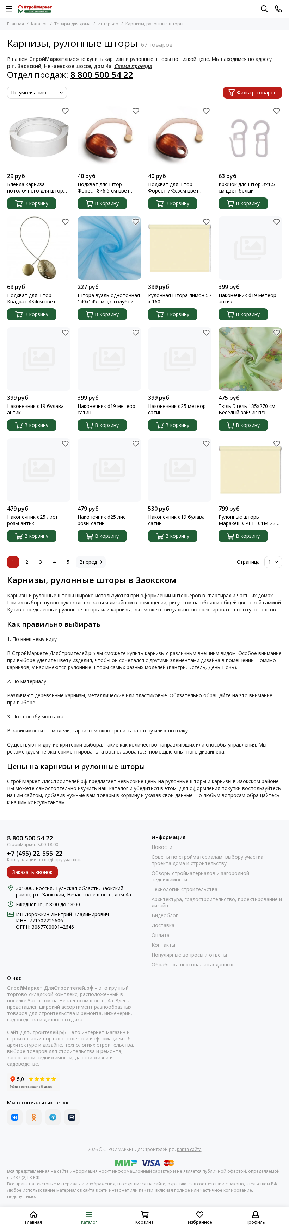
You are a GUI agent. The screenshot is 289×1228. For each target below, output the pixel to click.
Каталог (39, 24)
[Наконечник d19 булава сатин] (179, 470)
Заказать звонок (32, 872)
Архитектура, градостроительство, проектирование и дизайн (217, 902)
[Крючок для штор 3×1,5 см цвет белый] (250, 137)
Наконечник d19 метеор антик (247, 298)
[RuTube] (72, 1117)
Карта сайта (189, 1149)
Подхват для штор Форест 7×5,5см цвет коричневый (173, 187)
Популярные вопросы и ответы (189, 955)
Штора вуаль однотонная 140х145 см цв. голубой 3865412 (109, 298)
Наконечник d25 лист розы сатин (103, 520)
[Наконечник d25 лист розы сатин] (109, 470)
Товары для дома (72, 24)
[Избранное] (65, 111)
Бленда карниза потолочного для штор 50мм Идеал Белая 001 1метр (35, 187)
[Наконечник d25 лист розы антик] (38, 470)
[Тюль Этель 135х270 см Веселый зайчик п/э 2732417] (250, 359)
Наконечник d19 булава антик (35, 409)
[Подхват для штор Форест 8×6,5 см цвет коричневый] (109, 137)
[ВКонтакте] (15, 1117)
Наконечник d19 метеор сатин (106, 409)
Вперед (88, 562)
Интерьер (108, 24)
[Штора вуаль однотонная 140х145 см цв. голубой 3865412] (109, 248)
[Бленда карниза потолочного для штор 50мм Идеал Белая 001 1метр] (38, 137)
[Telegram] (53, 1117)
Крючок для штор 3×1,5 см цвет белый (247, 187)
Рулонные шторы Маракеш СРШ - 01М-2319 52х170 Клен (250, 520)
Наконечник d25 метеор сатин (177, 409)
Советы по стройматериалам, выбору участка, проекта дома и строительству (208, 860)
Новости (162, 847)
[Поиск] (264, 9)
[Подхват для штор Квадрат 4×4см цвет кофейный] (38, 248)
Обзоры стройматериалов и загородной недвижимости (200, 876)
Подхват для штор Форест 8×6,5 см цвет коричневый (104, 187)
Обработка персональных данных (192, 965)
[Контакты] (278, 9)
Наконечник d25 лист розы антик (32, 520)
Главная (15, 24)
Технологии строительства (184, 889)
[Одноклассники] (34, 1117)
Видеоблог (165, 915)
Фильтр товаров (257, 92)
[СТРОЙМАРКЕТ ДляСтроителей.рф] (35, 9)
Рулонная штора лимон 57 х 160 (179, 298)
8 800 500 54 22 (30, 838)
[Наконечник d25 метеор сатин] (179, 359)
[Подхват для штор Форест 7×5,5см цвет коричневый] (179, 137)
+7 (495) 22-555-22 (34, 853)
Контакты (163, 945)
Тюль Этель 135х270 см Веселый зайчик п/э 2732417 (247, 409)
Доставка (163, 925)
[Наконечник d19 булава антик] (38, 359)
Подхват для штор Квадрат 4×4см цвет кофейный (31, 298)
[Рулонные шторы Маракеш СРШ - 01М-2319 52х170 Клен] (250, 470)
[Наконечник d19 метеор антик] (250, 248)
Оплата (161, 935)
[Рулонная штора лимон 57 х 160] (179, 248)
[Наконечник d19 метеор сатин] (109, 359)
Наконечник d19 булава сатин (176, 520)
